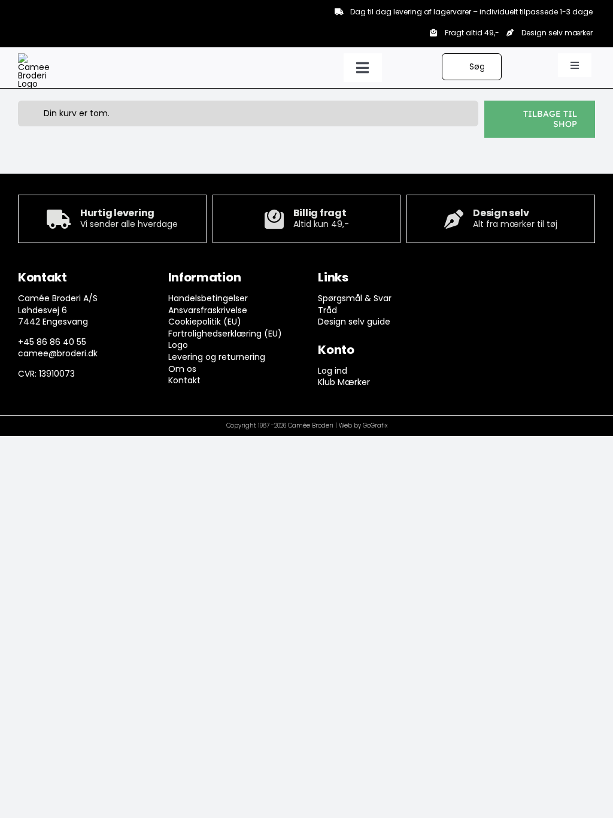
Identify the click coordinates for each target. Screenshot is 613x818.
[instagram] (497, 280)
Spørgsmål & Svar (355, 298)
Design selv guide (354, 322)
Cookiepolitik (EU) (204, 322)
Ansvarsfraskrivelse (207, 310)
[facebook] (474, 280)
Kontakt (184, 380)
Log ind (332, 371)
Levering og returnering (216, 357)
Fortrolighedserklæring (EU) (225, 334)
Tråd (327, 310)
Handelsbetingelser (208, 298)
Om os (182, 369)
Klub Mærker (344, 382)
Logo (178, 345)
